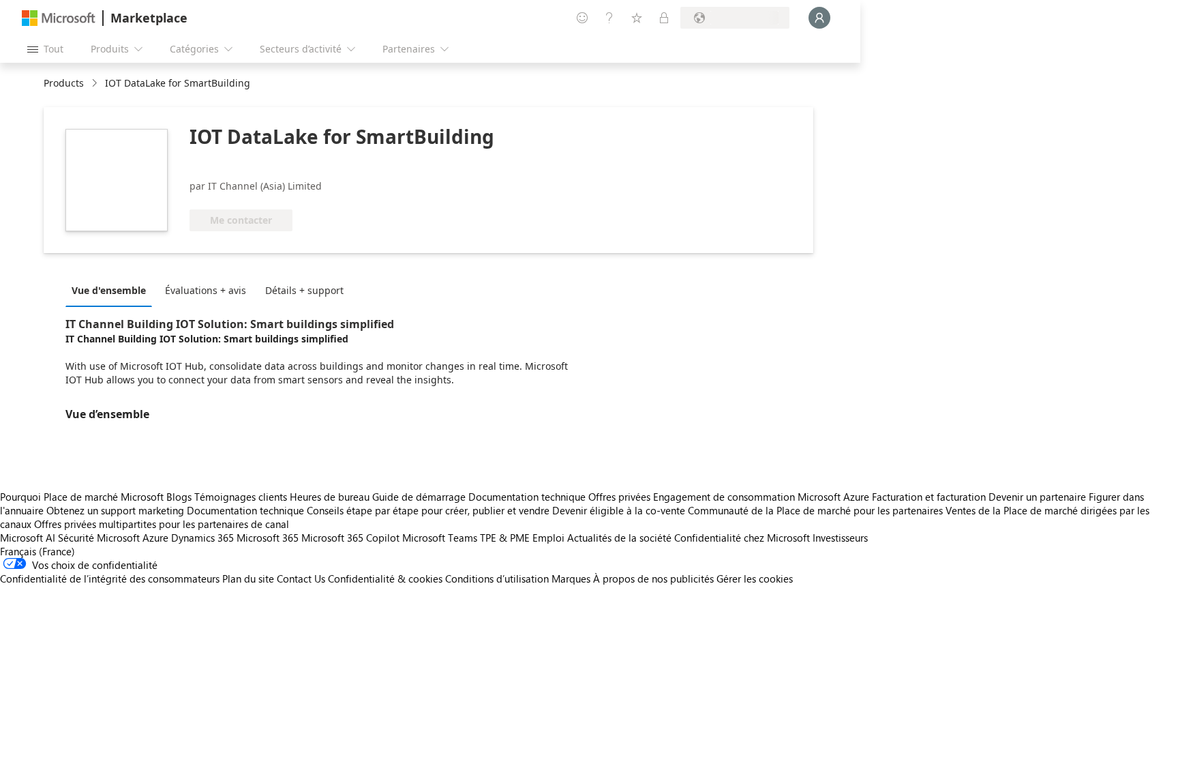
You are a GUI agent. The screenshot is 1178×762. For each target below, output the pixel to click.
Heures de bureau (329, 496)
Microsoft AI (27, 537)
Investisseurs (840, 537)
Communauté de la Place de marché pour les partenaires (815, 510)
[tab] (112, 290)
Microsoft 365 (268, 537)
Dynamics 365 (202, 537)
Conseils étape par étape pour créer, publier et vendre (428, 510)
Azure (155, 537)
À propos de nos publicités (653, 578)
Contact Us (301, 578)
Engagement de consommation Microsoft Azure (762, 496)
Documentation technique (527, 496)
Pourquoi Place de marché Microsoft (82, 496)
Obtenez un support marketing (115, 510)
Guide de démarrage (419, 496)
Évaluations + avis (205, 290)
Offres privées (619, 496)
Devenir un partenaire (1037, 496)
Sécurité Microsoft (99, 537)
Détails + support (304, 290)
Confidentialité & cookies (385, 578)
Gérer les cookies (754, 578)
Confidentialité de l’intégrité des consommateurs (110, 578)
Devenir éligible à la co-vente (618, 510)
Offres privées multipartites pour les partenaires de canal (161, 524)
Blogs (179, 496)
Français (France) (37, 551)
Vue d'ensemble (109, 290)
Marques (571, 578)
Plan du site (248, 578)
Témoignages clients (240, 496)
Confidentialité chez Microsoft (742, 537)
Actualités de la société (619, 537)
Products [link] (64, 82)
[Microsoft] (58, 18)
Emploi (548, 537)
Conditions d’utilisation (497, 578)
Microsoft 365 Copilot (350, 537)
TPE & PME (505, 537)
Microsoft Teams (439, 537)
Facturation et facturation (929, 496)
